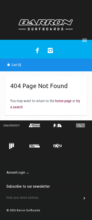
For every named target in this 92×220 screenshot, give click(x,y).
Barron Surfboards (28, 210)
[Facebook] (37, 51)
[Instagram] (50, 51)
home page (63, 101)
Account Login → (17, 172)
